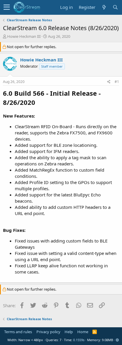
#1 (117, 81)
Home (82, 331)
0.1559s (78, 340)
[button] (6, 7)
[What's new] (104, 7)
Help (69, 331)
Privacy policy (48, 331)
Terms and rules (18, 331)
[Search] (115, 7)
